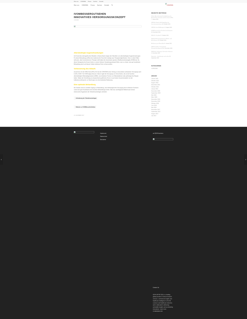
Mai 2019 (153, 107)
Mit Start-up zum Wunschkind (157, 43)
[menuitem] (77, 1)
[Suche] (112, 5)
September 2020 (155, 93)
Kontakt (101, 1)
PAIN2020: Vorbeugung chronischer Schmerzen (162, 51)
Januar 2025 (154, 78)
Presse (89, 1)
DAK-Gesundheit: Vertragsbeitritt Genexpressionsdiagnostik (158, 47)
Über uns (76, 1)
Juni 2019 (154, 105)
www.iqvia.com (158, 311)
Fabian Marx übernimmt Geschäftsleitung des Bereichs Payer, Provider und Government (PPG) (162, 16)
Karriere (95, 1)
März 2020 (154, 97)
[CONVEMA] (169, 5)
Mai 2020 (153, 95)
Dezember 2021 (155, 84)
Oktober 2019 (155, 103)
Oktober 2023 (155, 80)
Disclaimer (103, 139)
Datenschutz (103, 136)
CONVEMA (83, 1)
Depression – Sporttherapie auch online (160, 56)
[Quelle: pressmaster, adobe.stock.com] (108, 38)
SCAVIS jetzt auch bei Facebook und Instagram (161, 30)
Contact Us (156, 287)
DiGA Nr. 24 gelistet (155, 35)
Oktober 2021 (155, 87)
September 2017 (155, 111)
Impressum (103, 133)
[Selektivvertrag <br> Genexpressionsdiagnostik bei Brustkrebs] (1, 159)
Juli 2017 (153, 115)
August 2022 (154, 82)
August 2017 (154, 113)
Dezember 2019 (155, 99)
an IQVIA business (158, 133)
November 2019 (155, 101)
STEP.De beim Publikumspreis (158, 27)
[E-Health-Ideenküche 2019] (245, 159)
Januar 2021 (154, 89)
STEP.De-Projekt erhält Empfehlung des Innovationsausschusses (160, 23)
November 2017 (155, 109)
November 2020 (155, 91)
